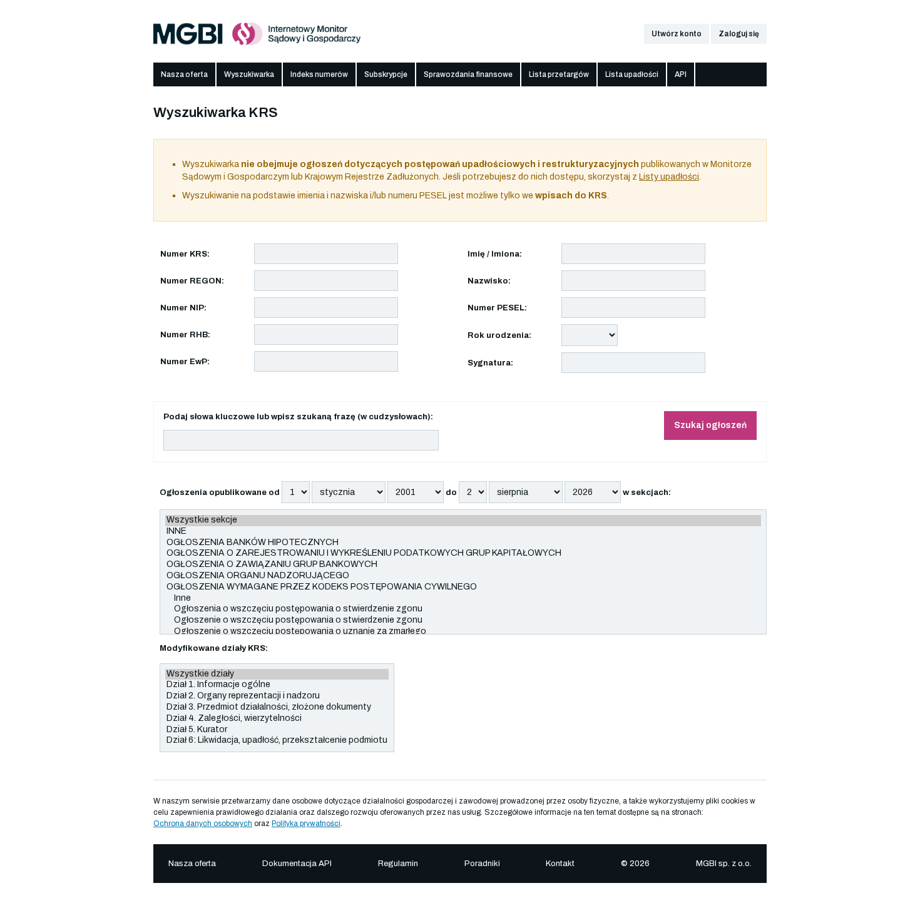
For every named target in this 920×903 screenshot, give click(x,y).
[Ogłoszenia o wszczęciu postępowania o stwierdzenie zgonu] (463, 609)
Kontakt (560, 863)
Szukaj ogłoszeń (710, 425)
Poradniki (482, 863)
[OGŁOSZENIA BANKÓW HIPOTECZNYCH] (463, 543)
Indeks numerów (319, 74)
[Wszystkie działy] (277, 674)
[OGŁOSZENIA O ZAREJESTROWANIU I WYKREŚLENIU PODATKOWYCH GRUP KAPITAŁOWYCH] (463, 553)
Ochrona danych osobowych (202, 823)
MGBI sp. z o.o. (724, 863)
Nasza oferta (184, 74)
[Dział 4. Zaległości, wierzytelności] (277, 719)
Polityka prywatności (306, 823)
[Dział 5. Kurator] (277, 730)
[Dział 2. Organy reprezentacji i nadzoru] (277, 696)
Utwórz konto (677, 33)
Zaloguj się (738, 33)
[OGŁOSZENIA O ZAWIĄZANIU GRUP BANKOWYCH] (463, 565)
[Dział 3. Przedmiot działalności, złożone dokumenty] (277, 707)
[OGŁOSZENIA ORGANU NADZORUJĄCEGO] (463, 576)
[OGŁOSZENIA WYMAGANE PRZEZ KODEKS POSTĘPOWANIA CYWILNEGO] (463, 587)
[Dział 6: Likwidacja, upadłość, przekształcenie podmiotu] (277, 741)
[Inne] (463, 599)
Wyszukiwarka (249, 74)
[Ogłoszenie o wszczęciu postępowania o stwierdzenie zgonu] (463, 620)
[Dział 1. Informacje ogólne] (277, 685)
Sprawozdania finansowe (468, 74)
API (681, 74)
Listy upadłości (669, 176)
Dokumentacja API (297, 863)
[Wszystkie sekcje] (463, 520)
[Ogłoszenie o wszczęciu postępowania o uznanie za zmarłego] (463, 632)
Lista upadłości (631, 74)
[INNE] (463, 532)
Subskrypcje (385, 74)
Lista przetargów (559, 74)
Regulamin (398, 863)
